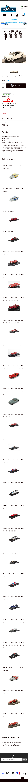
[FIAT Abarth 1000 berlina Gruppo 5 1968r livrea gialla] (14, 175)
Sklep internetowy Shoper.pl (14, 782)
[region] (14, 22)
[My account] (17, 15)
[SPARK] (8, 99)
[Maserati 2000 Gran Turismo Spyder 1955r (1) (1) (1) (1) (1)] (14, 424)
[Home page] (8, 8)
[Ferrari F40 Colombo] (14, 218)
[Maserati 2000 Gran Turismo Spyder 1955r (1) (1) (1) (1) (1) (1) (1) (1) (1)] (14, 284)
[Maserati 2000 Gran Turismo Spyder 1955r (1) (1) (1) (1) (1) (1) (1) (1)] (14, 261)
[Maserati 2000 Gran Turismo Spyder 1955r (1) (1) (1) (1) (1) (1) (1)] (14, 469)
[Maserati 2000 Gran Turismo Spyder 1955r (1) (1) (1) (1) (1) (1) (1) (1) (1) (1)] (14, 307)
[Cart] (23, 15)
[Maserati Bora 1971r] (14, 239)
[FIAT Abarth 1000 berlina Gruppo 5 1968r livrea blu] (14, 198)
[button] (5, 15)
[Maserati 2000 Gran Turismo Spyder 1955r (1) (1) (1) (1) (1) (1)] (14, 447)
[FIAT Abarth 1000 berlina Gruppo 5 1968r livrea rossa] (14, 678)
